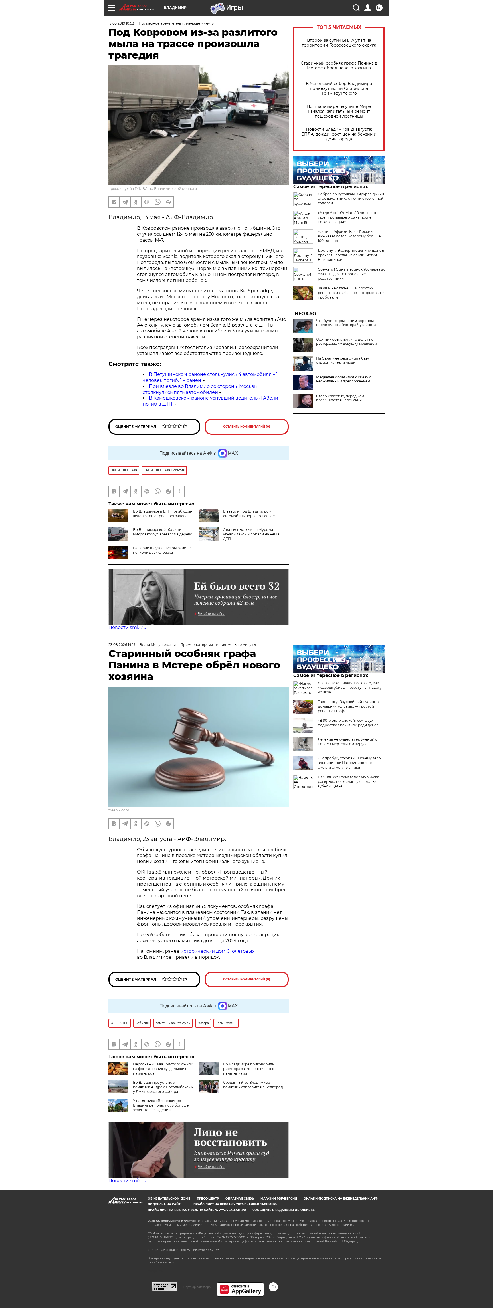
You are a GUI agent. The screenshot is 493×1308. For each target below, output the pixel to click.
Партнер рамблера (197, 1287)
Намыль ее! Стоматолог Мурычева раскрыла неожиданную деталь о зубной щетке (348, 781)
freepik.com (118, 810)
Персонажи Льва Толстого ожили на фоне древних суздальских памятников (163, 1068)
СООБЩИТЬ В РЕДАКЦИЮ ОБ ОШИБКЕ (283, 1210)
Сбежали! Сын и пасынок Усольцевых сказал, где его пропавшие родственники (351, 274)
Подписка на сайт (164, 1204)
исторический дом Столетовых (217, 951)
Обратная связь (239, 1198)
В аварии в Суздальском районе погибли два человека (162, 550)
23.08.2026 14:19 (121, 644)
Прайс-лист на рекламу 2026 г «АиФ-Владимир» (235, 1204)
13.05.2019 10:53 (121, 23)
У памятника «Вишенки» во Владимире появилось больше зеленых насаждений (161, 1105)
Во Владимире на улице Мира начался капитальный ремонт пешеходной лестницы (339, 111)
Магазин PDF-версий (278, 1198)
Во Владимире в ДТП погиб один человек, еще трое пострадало (162, 513)
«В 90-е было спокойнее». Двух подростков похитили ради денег (348, 722)
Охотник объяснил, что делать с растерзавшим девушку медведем (346, 342)
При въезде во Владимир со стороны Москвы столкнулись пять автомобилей (200, 389)
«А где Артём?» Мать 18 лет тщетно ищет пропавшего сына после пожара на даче (349, 217)
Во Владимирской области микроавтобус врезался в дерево (162, 531)
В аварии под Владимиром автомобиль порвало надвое (249, 513)
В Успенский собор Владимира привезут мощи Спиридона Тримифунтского (339, 88)
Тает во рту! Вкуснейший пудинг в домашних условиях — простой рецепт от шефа (348, 706)
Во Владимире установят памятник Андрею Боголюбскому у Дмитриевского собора (163, 1087)
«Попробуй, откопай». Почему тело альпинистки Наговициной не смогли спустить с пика (349, 762)
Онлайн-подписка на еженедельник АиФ (341, 1198)
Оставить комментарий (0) (246, 426)
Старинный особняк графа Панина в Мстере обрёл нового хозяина (339, 65)
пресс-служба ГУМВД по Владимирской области (152, 188)
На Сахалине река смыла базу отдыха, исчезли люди (342, 360)
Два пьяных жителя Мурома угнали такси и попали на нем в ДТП (251, 534)
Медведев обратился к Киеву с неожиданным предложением (343, 379)
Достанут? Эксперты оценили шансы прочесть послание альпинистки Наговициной (351, 255)
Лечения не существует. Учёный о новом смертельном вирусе (347, 741)
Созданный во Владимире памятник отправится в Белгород (253, 1084)
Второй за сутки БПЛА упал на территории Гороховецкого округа (339, 43)
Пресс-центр (208, 1198)
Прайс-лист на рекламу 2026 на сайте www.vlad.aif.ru (197, 1210)
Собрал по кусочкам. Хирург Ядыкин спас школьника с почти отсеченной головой (351, 198)
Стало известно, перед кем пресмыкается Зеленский (340, 398)
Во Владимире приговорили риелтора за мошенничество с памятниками (250, 1068)
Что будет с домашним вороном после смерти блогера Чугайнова (346, 323)
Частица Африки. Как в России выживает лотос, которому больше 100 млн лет (349, 236)
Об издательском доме (169, 1198)
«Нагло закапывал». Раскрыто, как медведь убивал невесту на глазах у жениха (350, 687)
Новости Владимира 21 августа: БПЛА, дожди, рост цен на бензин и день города (339, 134)
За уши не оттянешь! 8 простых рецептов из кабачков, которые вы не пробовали (351, 292)
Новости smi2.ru (127, 627)
